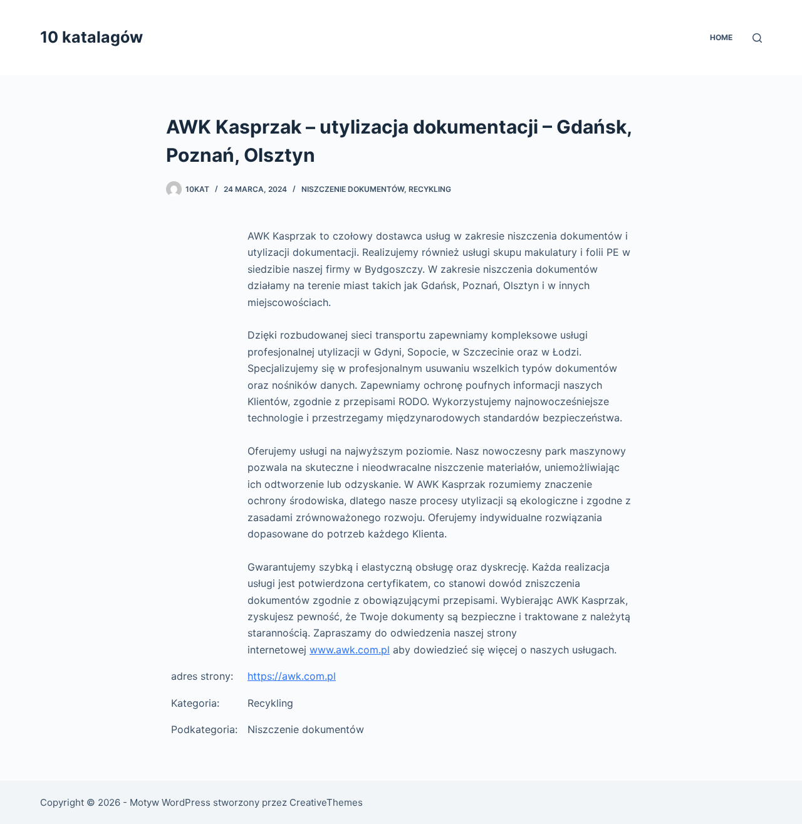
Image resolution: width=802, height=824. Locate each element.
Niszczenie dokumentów (352, 189)
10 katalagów (91, 37)
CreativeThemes (326, 802)
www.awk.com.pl (350, 649)
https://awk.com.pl (291, 676)
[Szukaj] (757, 38)
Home (721, 37)
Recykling (430, 189)
